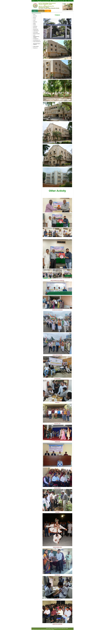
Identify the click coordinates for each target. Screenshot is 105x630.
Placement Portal (35, 29)
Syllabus (34, 23)
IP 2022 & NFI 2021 (35, 46)
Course (34, 20)
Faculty (49, 628)
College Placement (36, 30)
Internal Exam (35, 26)
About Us (34, 17)
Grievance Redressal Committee (36, 37)
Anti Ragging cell (35, 38)
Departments (56, 628)
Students (34, 24)
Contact (67, 628)
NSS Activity (35, 27)
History (34, 14)
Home (47, 628)
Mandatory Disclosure (36, 33)
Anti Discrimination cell (36, 40)
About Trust (63, 628)
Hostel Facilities (35, 32)
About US (59, 628)
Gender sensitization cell (36, 41)
